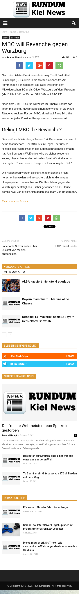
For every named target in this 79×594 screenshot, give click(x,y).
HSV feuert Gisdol (66, 246)
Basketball (15, 37)
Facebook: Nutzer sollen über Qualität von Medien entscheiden (19, 250)
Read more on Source (15, 201)
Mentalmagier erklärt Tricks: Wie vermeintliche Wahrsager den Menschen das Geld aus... (50, 546)
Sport (5, 37)
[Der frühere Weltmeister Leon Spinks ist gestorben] (39, 402)
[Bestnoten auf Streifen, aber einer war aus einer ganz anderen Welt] (11, 460)
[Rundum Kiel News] (39, 9)
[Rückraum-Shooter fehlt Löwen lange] (11, 512)
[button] (74, 23)
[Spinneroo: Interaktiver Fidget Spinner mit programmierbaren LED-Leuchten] (11, 529)
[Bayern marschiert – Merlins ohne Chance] (11, 303)
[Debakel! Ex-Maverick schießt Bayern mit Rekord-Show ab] (11, 321)
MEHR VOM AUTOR (15, 271)
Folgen (70, 356)
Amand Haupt (14, 57)
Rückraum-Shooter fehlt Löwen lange (45, 507)
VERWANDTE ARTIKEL (17, 266)
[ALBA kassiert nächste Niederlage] (11, 285)
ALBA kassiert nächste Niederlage (46, 281)
